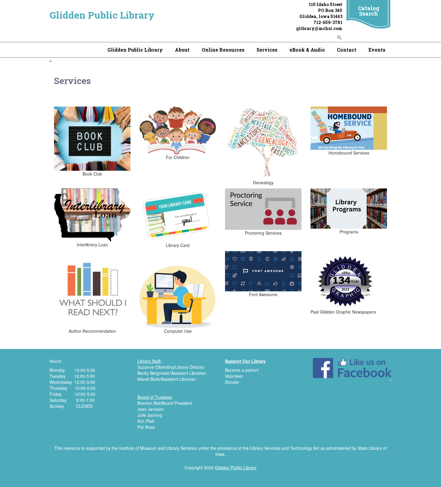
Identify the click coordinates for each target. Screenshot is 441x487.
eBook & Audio (307, 50)
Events (377, 50)
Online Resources (223, 50)
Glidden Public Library (102, 14)
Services (267, 50)
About (182, 50)
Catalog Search (368, 11)
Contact (346, 50)
